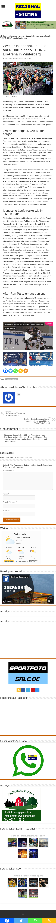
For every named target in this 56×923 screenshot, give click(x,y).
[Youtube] (33, 690)
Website (6, 510)
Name (6, 494)
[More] (25, 370)
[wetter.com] (9, 562)
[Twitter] (10, 370)
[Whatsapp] (15, 370)
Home (4, 36)
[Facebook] (5, 370)
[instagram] (37, 690)
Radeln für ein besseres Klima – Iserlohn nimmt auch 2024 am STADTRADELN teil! (37, 420)
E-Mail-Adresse (10, 502)
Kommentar (8, 470)
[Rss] (19, 690)
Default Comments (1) (8, 457)
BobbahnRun (44, 276)
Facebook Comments (24, 457)
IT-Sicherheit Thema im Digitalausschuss (15, 413)
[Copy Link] (20, 370)
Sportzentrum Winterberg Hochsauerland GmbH (26, 170)
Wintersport (27, 59)
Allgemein (13, 36)
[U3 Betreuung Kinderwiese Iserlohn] (28, 25)
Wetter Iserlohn (21, 534)
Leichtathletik (18, 59)
